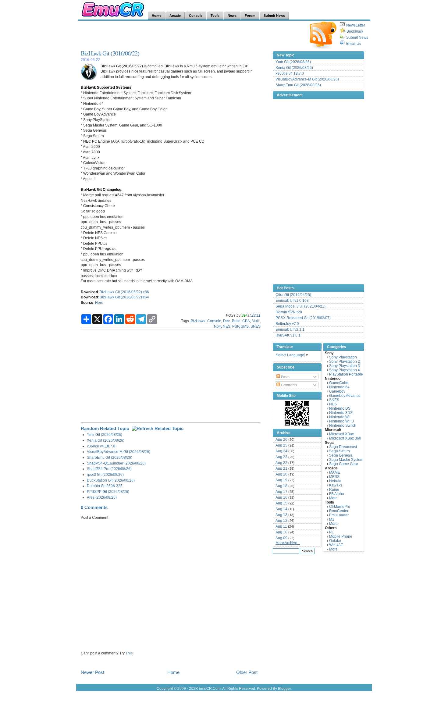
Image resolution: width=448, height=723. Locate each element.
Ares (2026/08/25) (102, 497)
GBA (246, 321)
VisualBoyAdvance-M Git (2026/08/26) (118, 452)
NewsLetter (355, 25)
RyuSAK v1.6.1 (288, 335)
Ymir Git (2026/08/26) (104, 434)
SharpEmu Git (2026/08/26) (109, 457)
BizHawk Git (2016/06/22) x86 (124, 292)
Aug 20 (281, 474)
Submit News (357, 37)
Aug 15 (281, 503)
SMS (245, 326)
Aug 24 (281, 451)
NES (226, 326)
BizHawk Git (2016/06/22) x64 (124, 297)
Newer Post (92, 672)
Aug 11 (281, 526)
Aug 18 (281, 486)
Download (89, 292)
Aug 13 (281, 515)
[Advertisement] (192, 35)
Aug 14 (281, 509)
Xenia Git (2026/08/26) (105, 440)
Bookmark (355, 31)
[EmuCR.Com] (297, 413)
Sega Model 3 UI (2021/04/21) (300, 306)
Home (173, 672)
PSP (235, 326)
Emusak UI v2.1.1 (290, 329)
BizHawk (172, 66)
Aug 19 (281, 480)
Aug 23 (281, 457)
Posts (285, 377)
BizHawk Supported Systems (106, 87)
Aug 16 (281, 497)
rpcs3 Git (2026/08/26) (105, 474)
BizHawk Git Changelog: (102, 189)
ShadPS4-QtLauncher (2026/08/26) (116, 463)
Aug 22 (281, 463)
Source (87, 303)
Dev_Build (231, 321)
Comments (288, 385)
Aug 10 (281, 532)
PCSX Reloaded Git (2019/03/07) (303, 318)
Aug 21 (281, 468)
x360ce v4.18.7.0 (101, 446)
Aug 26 (281, 439)
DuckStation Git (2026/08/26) (111, 480)
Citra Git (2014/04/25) (293, 295)
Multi (256, 321)
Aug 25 (281, 445)
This (129, 653)
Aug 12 (281, 520)
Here (99, 303)
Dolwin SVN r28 (289, 312)
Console (214, 321)
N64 (217, 326)
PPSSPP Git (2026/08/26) (108, 491)
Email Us (353, 43)
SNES (256, 326)
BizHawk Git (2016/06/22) (110, 53)
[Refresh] (157, 428)
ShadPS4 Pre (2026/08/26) (109, 469)
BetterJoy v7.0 (287, 324)
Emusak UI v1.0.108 (292, 300)
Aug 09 (281, 538)
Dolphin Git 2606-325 (105, 486)
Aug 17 (281, 492)
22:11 (256, 315)
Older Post (247, 672)
